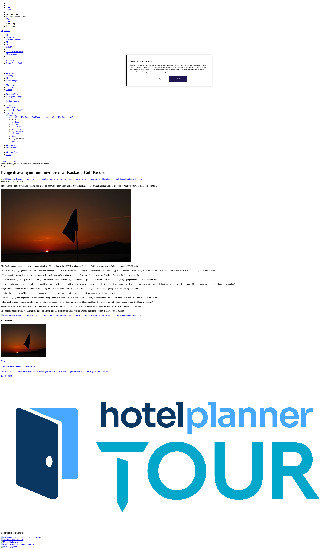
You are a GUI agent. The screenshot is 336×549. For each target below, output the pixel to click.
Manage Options (158, 79)
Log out (15, 141)
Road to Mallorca (13, 40)
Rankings (10, 76)
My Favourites (18, 131)
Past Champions (13, 80)
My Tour (15, 122)
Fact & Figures (12, 101)
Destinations (11, 54)
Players (9, 47)
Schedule (10, 37)
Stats (8, 49)
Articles (9, 87)
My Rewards (17, 127)
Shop (14, 136)
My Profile (16, 134)
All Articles (11, 161)
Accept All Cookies (177, 79)
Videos (9, 90)
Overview (10, 73)
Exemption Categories (15, 96)
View (8, 7)
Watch (9, 44)
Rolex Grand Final (14, 63)
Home (8, 35)
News (8, 42)
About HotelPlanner (14, 51)
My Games (16, 129)
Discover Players (13, 94)
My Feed (15, 124)
